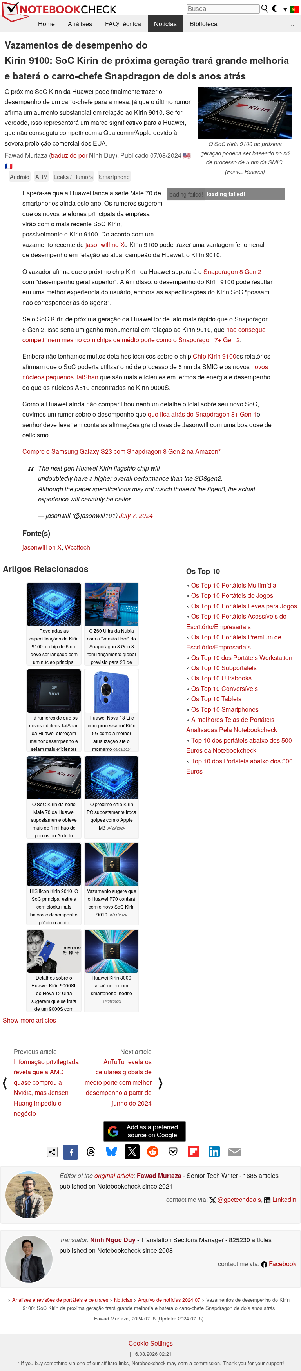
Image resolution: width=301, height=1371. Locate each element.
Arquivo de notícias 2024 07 (169, 1299)
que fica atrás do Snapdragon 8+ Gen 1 (202, 414)
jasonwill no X (104, 244)
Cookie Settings (151, 1343)
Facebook (281, 1263)
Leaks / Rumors (73, 176)
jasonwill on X (42, 547)
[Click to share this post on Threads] (90, 1152)
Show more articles (29, 1020)
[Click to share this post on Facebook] (70, 1152)
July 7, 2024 (136, 515)
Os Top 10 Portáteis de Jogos (232, 595)
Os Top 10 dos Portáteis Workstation (241, 657)
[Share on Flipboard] (193, 1151)
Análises (80, 23)
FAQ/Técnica (123, 23)
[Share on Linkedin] (214, 1151)
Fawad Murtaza (159, 1175)
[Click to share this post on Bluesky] (111, 1152)
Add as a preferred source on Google (152, 1131)
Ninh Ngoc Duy (113, 1239)
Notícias (165, 23)
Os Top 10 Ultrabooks (221, 677)
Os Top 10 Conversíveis (224, 688)
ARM (41, 176)
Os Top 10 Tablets (216, 698)
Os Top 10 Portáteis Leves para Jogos (244, 605)
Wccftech (77, 547)
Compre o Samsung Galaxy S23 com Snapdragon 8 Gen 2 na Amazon (120, 451)
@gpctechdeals (238, 1199)
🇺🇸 (187, 155)
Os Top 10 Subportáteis (224, 667)
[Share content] (52, 1152)
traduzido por (69, 155)
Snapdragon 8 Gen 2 (232, 271)
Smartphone (114, 176)
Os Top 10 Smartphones (225, 709)
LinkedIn (283, 1199)
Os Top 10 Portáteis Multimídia (233, 585)
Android (19, 176)
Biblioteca (204, 23)
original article (114, 1175)
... (291, 23)
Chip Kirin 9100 (214, 356)
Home (46, 23)
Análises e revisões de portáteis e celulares (60, 1299)
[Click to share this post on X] (132, 1151)
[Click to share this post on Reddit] (152, 1151)
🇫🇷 (9, 165)
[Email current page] (234, 1152)
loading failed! (186, 194)
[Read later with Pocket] (173, 1151)
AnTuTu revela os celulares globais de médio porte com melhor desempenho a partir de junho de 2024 (118, 1082)
